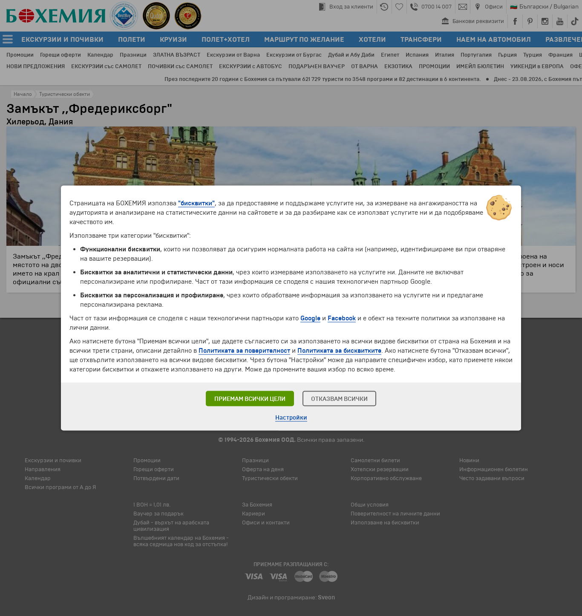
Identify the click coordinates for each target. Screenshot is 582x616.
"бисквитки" (196, 203)
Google (310, 318)
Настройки (291, 417)
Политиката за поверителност (244, 350)
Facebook (342, 318)
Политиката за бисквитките (339, 350)
